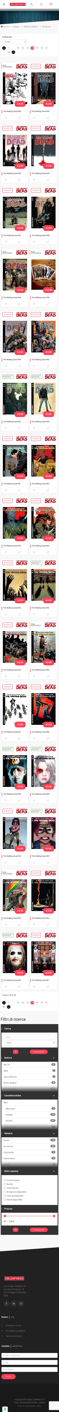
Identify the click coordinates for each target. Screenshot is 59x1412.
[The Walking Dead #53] (15, 523)
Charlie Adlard (29, 1089)
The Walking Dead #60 (40, 918)
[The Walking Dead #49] (15, 336)
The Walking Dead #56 (12, 670)
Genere (8, 1133)
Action (29, 1140)
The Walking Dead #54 (40, 546)
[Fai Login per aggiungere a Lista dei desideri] (5, 117)
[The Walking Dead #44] (43, 88)
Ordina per (7, 37)
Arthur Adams (29, 1083)
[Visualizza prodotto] (19, 117)
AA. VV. (29, 1064)
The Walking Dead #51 (12, 484)
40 (42, 48)
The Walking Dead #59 (12, 856)
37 (28, 48)
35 (18, 48)
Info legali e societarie (15, 1331)
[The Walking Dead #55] (15, 585)
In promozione (13, 1180)
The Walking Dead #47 (12, 235)
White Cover (30, 1127)
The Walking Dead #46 (40, 173)
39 (37, 48)
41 (47, 48)
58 (9, 52)
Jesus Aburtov (29, 1077)
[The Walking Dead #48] (43, 212)
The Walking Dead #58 (40, 732)
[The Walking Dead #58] (43, 709)
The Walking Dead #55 (12, 608)
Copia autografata (15, 1196)
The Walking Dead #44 (40, 111)
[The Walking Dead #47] (15, 212)
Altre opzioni (11, 1171)
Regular (30, 1114)
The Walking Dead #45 (12, 173)
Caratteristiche (12, 1095)
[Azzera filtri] (15, 1052)
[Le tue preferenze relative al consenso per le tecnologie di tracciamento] (5, 1409)
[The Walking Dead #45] (15, 150)
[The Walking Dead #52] (43, 460)
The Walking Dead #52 (40, 484)
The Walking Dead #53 (12, 546)
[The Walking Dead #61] (43, 957)
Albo (6, 1102)
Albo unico (30, 1108)
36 (23, 48)
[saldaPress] (18, 4)
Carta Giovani (13, 1188)
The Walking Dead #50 (40, 360)
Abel (29, 1070)
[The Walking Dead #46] (43, 150)
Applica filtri (39, 1052)
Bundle (10, 1184)
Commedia (29, 1152)
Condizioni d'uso (13, 1325)
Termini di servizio (13, 1336)
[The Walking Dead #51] (15, 460)
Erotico (29, 1164)
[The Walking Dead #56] (15, 647)
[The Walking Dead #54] (43, 523)
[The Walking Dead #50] (43, 336)
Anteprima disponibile (16, 1192)
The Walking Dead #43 (12, 111)
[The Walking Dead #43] (15, 88)
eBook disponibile (14, 1200)
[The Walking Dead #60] (43, 895)
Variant (30, 1120)
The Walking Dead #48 (40, 235)
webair (39, 1406)
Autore (8, 1057)
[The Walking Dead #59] (15, 833)
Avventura (29, 1146)
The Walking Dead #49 (12, 360)
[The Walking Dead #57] (15, 709)
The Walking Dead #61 (40, 980)
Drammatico (29, 1158)
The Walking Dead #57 (12, 732)
